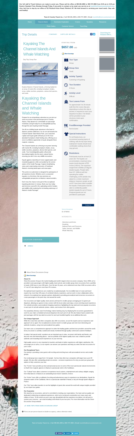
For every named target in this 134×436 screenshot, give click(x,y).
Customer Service (68, 26)
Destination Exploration (61, 22)
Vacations (90, 22)
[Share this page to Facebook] (91, 34)
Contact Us (88, 205)
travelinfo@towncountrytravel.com (102, 6)
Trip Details (29, 34)
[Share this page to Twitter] (94, 34)
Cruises (77, 22)
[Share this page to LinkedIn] (67, 433)
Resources (102, 22)
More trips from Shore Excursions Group (42, 406)
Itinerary (53, 34)
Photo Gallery (51, 26)
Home (30, 22)
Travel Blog (83, 26)
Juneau (30, 246)
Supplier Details (67, 34)
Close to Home (43, 22)
